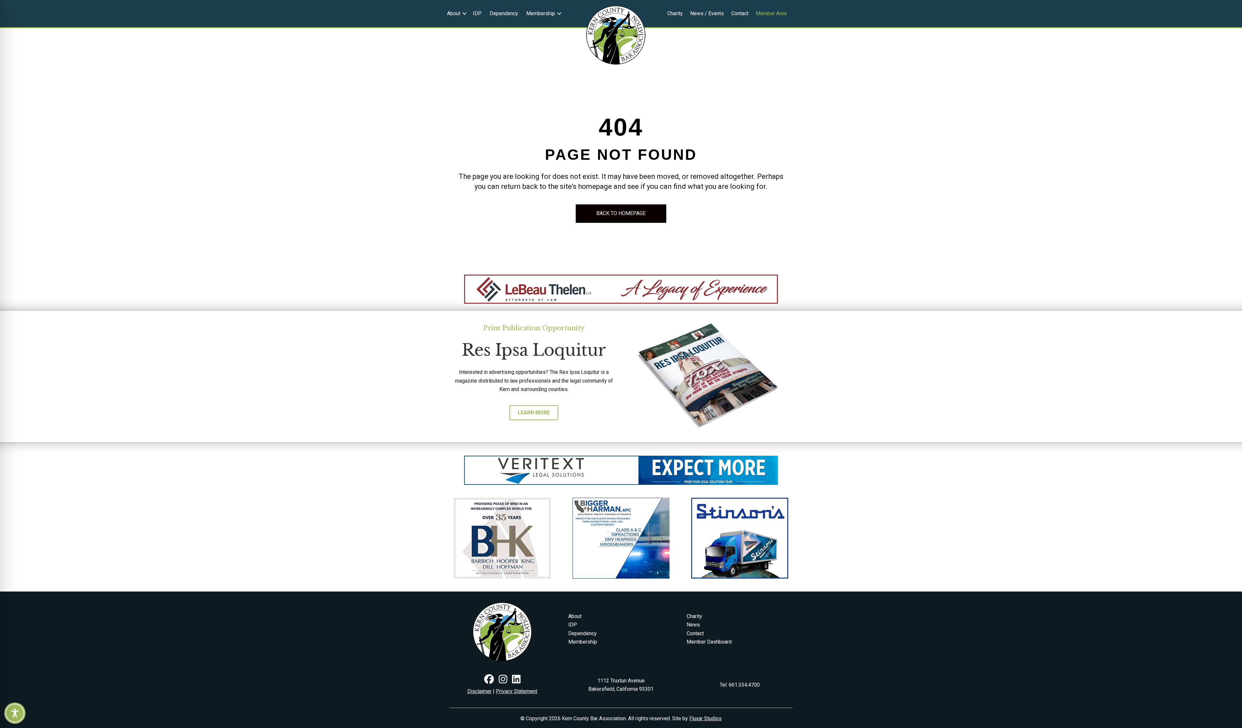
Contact (739, 13)
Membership (540, 13)
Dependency (504, 13)
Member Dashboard (709, 642)
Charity (675, 13)
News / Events (707, 13)
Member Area (771, 13)
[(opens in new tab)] (621, 289)
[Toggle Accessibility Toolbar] (15, 713)
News (693, 625)
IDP (477, 13)
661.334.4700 (744, 685)
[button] (464, 13)
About (453, 13)
